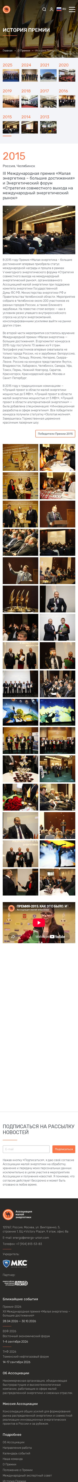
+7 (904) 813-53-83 (29, 1244)
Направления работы (17, 1447)
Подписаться (64, 1149)
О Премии (9, 1464)
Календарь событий (16, 1453)
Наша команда (13, 1459)
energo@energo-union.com (31, 1237)
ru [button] (64, 9)
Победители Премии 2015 (55, 433)
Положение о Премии (18, 1470)
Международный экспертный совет (27, 1475)
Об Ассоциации (13, 1442)
